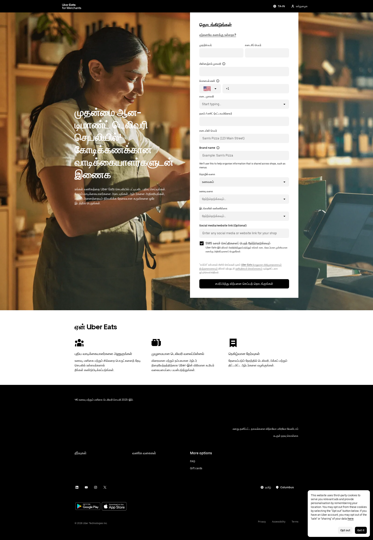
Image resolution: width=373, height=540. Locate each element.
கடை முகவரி (206, 96)
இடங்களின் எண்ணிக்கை (213, 208)
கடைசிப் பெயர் (253, 45)
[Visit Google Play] (87, 506)
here (351, 518)
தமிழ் (268, 487)
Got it (360, 530)
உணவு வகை (206, 191)
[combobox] (214, 182)
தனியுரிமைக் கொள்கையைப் (248, 268)
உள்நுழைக (302, 6)
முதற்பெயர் (205, 45)
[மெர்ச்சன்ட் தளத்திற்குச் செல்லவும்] (71, 6)
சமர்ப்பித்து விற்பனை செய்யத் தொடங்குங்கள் (244, 284)
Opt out (345, 530)
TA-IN (281, 6)
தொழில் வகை (207, 174)
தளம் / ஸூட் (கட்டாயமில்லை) (215, 113)
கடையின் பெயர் (208, 130)
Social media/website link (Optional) (223, 225)
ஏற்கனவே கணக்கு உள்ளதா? (217, 35)
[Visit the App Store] (114, 506)
